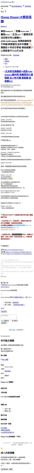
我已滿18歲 (5, 469)
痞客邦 (16, 297)
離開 (11, 469)
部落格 (7, 61)
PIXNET (9, 443)
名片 (6, 63)
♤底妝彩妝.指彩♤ (18, 305)
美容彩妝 (15, 302)
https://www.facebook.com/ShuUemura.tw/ (19, 252)
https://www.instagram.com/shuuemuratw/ (19, 253)
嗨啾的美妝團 (5, 430)
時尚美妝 (16, 55)
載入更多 (4, 311)
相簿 (6, 59)
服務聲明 (20, 445)
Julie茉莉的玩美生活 (7, 432)
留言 (20, 297)
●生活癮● (4, 428)
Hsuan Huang (5, 287)
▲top (2, 308)
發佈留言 (4, 323)
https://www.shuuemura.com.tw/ (14, 249)
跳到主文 (4, 26)
